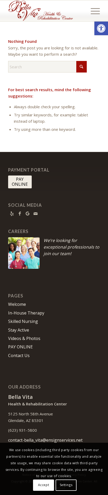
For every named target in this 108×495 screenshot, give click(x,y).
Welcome (17, 304)
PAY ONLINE (20, 347)
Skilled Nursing (23, 321)
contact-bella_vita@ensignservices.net (45, 440)
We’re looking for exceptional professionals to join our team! (71, 247)
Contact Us (19, 355)
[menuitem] (92, 10)
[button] (101, 28)
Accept (43, 485)
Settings (66, 485)
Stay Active (18, 330)
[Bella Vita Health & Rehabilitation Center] (45, 10)
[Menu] (92, 10)
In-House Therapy (26, 313)
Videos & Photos (24, 338)
